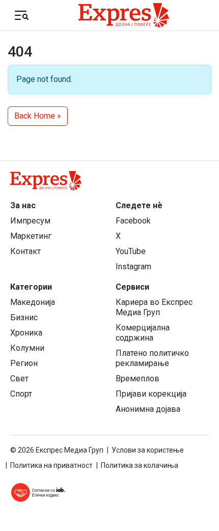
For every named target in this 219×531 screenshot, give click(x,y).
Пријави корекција (151, 394)
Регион (24, 363)
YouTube (131, 251)
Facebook (133, 221)
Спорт (21, 394)
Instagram (133, 266)
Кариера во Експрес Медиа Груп (154, 307)
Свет (19, 378)
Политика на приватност (51, 465)
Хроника (26, 333)
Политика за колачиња (139, 465)
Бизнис (24, 317)
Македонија (32, 302)
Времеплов (137, 378)
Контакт (25, 251)
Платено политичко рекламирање (152, 358)
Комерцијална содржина (143, 333)
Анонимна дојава (148, 409)
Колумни (27, 348)
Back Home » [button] (37, 116)
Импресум (30, 221)
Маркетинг (30, 236)
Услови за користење (148, 450)
